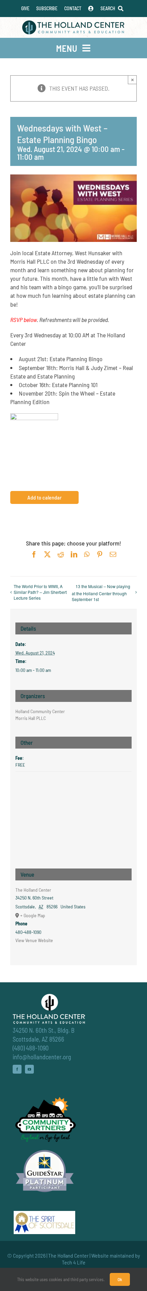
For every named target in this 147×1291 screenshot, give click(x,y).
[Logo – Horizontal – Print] (73, 23)
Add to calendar (44, 497)
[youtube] (29, 1069)
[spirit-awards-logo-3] (44, 1214)
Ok (120, 1279)
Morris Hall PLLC (30, 718)
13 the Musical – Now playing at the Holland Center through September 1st (101, 592)
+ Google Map (32, 915)
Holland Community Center (40, 711)
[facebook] (17, 1069)
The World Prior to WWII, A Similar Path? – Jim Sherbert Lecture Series (40, 592)
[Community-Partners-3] (45, 1098)
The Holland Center (33, 890)
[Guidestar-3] (45, 1149)
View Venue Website (34, 940)
